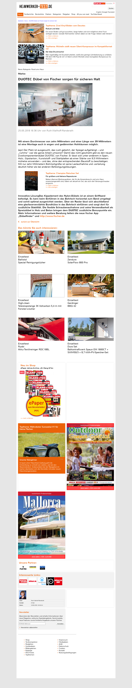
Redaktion (29, 644)
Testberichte (29, 14)
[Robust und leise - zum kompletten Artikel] (32, 33)
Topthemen (30, 655)
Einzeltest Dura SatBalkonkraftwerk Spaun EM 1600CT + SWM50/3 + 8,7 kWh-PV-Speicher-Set (88, 348)
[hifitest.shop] (58, 587)
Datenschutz (64, 646)
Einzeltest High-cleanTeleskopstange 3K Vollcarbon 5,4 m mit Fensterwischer (39, 304)
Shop (73, 14)
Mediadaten (63, 642)
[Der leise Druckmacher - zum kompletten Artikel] (32, 55)
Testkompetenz (31, 642)
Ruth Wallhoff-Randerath (37, 600)
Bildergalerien (31, 648)
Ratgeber (66, 14)
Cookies (62, 648)
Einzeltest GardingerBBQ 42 (73, 303)
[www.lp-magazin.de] (50, 587)
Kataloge (29, 650)
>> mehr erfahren (27, 418)
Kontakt (62, 650)
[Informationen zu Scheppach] (42, 568)
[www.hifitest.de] (33, 587)
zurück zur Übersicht (30, 221)
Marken (48, 14)
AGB (60, 644)
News (20, 14)
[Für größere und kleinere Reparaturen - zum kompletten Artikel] (32, 181)
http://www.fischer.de (52, 216)
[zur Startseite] (38, 6)
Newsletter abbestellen (29, 627)
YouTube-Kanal (96, 14)
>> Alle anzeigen (51, 38)
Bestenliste (39, 14)
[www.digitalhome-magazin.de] (23, 587)
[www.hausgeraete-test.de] (42, 587)
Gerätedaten (30, 646)
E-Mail (32, 603)
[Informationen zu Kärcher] (33, 568)
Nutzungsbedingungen (67, 652)
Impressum (63, 640)
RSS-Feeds (30, 652)
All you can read (83, 14)
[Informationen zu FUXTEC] (23, 568)
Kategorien (57, 14)
